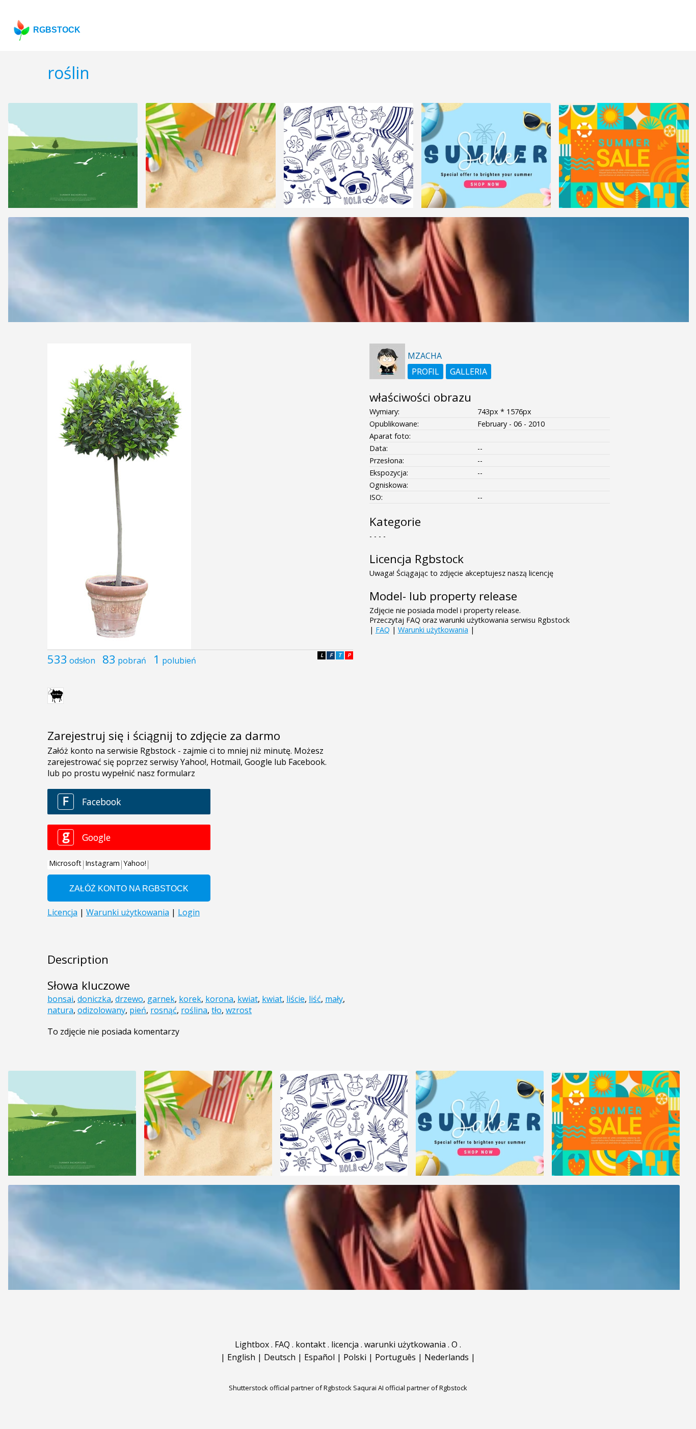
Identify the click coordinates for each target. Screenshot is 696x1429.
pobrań (132, 660)
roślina (194, 1010)
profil (425, 371)
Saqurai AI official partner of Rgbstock (410, 1387)
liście (295, 998)
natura (60, 1010)
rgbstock (57, 29)
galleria (468, 371)
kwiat (247, 998)
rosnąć (163, 1010)
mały (334, 998)
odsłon (82, 660)
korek (190, 998)
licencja (345, 1344)
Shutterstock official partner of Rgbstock (290, 1387)
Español (319, 1357)
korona (219, 998)
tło (216, 1010)
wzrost (239, 1010)
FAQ (383, 629)
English (241, 1357)
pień (137, 1010)
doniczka (94, 998)
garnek (161, 998)
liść (315, 998)
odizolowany (101, 1010)
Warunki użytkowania (433, 629)
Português (395, 1357)
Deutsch (280, 1357)
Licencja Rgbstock (416, 559)
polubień (179, 660)
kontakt (311, 1344)
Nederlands (446, 1357)
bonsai (60, 998)
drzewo (129, 998)
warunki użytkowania (405, 1344)
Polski (354, 1357)
